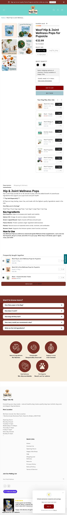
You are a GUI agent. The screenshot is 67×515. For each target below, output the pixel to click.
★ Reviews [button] (65, 259)
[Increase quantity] (61, 107)
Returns (29, 461)
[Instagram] (9, 486)
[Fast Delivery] (25, 366)
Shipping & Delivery (20, 185)
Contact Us (30, 446)
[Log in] (58, 10)
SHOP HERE (52, 2)
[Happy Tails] (33, 10)
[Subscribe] (63, 479)
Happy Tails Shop (32, 451)
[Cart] (62, 10)
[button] (4, 10)
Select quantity (41, 61)
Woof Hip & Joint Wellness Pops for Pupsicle (26, 259)
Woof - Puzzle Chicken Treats (49, 114)
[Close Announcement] (64, 2)
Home (3, 18)
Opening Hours (31, 449)
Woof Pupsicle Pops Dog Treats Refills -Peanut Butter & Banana (49, 166)
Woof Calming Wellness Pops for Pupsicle (49, 157)
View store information (45, 81)
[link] (33, 393)
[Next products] (62, 100)
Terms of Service (32, 469)
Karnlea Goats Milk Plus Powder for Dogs (49, 132)
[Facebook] (5, 486)
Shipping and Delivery (31, 457)
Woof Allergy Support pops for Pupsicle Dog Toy (49, 122)
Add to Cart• (33, 284)
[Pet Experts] (42, 366)
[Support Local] (51, 347)
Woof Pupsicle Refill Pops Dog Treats (49, 139)
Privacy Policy (31, 464)
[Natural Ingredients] (16, 347)
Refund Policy (31, 467)
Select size (39, 47)
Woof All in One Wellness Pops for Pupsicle (49, 104)
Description (7, 185)
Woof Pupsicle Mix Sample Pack (49, 150)
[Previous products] (58, 100)
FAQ (28, 454)
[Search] (54, 10)
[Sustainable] (33, 347)
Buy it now (49, 93)
